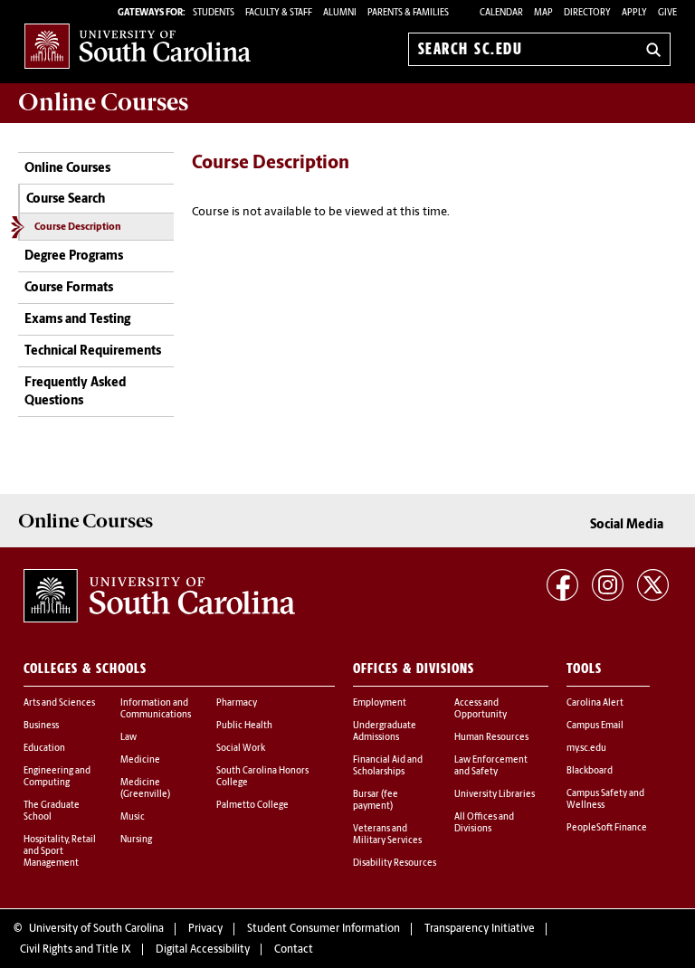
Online (103, 102)
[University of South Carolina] (159, 595)
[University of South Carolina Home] (137, 46)
